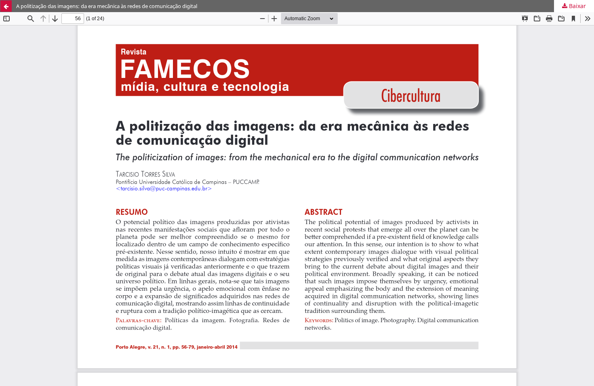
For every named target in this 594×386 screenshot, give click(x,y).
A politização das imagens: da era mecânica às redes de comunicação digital (106, 6)
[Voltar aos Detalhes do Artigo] (6, 6)
